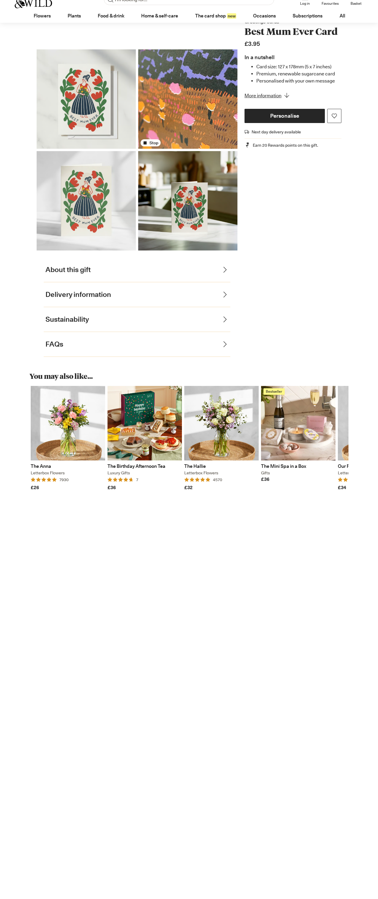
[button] (285, 116)
